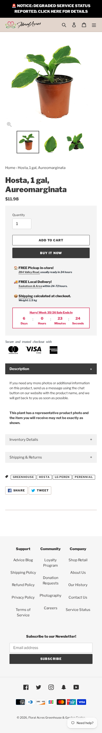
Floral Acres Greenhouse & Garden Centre (56, 717)
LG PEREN (62, 477)
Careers (50, 608)
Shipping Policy (23, 572)
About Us (78, 572)
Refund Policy (23, 585)
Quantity (18, 215)
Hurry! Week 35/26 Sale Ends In (51, 312)
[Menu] (94, 25)
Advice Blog (23, 560)
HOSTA (44, 477)
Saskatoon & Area (30, 286)
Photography (50, 595)
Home (10, 168)
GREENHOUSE (23, 477)
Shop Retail (78, 560)
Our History (78, 585)
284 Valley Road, (29, 272)
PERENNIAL (84, 477)
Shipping (26, 296)
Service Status (78, 610)
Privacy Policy (23, 597)
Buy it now (51, 253)
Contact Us (78, 597)
